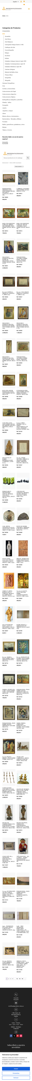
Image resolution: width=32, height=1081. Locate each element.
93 (19, 979)
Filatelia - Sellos (6, 102)
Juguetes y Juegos (7, 110)
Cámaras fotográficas (8, 83)
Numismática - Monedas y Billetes (11, 119)
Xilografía (7, 80)
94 (22, 979)
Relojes (4, 127)
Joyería (4, 108)
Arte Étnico (8, 39)
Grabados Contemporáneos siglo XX (15, 64)
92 (17, 979)
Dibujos (7, 53)
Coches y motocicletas (8, 88)
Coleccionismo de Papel (9, 91)
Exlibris (7, 58)
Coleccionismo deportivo (9, 94)
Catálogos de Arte (10, 47)
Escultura (7, 55)
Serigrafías (8, 77)
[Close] (30, 1054)
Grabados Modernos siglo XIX (13, 66)
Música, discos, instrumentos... (11, 116)
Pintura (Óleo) (9, 75)
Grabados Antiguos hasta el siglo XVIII (15, 61)
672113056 (5, 143)
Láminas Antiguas (10, 69)
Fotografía (5, 105)
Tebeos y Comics (7, 130)
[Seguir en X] (14, 1035)
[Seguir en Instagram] (21, 1035)
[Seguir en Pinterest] (17, 1035)
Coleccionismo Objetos (8, 97)
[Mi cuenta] (21, 2)
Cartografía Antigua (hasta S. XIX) (14, 44)
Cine (3, 86)
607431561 (5, 142)
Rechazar (16, 1077)
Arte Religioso (9, 42)
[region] (16, 1066)
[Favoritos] (24, 5)
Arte (3, 34)
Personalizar (16, 1073)
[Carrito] (24, 2)
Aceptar (16, 1068)
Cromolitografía (9, 50)
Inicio (3, 16)
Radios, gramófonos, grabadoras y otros (13, 124)
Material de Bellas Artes (11, 72)
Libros (4, 113)
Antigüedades (6, 31)
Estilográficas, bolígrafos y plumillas (12, 99)
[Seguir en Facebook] (11, 1035)
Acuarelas (7, 36)
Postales (4, 122)
